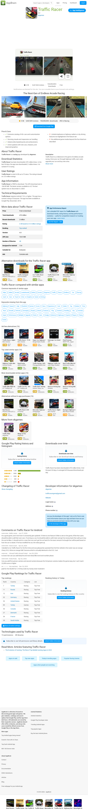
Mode (65, 306)
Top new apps (29, 658)
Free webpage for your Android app (12, 786)
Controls (59, 310)
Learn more (61, 218)
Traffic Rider (6, 433)
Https (4, 292)
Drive (22, 297)
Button (34, 292)
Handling (66, 310)
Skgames (47, 292)
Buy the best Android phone (39, 733)
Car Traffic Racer (38, 275)
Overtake (80, 310)
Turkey (13, 586)
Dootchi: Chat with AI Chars (10, 740)
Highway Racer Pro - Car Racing (68, 808)
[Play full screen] (68, 76)
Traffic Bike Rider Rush (9, 386)
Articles (4, 777)
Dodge (47, 315)
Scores (40, 292)
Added (10, 292)
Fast (58, 306)
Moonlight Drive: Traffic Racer (78, 808)
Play (52, 310)
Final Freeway (67, 340)
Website (48, 498)
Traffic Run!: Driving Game (39, 386)
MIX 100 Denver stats (8, 748)
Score (38, 306)
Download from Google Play (44, 126)
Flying (81, 315)
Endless (66, 292)
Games (31, 306)
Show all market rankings (12, 625)
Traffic (54, 292)
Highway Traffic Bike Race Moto (9, 363)
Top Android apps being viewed (11, 735)
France (13, 616)
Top (71, 306)
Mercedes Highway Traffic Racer (69, 275)
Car (73, 292)
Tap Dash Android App (8, 744)
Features (46, 310)
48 (20, 241)
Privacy (4, 764)
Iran (12, 593)
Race (44, 306)
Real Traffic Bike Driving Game (69, 363)
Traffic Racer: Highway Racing (9, 340)
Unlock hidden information (22, 463)
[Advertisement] (44, 34)
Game (36, 297)
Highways (61, 315)
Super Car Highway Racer (39, 340)
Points (35, 315)
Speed (12, 306)
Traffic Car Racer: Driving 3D (58, 808)
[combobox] (41, 2)
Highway (5, 306)
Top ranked (23, 228)
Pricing (65, 3)
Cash (4, 297)
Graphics (29, 297)
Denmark (14, 613)
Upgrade (27, 315)
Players (74, 315)
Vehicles (18, 310)
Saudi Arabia (15, 620)
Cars (10, 297)
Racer (60, 292)
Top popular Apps (36, 729)
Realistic (24, 306)
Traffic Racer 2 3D (53, 275)
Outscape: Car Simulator (54, 340)
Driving (43, 297)
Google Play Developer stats (39, 720)
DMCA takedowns (7, 773)
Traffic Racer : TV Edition (24, 340)
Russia (13, 589)
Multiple (21, 315)
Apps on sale (13, 658)
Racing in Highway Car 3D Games (69, 410)
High (18, 306)
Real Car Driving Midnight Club (69, 386)
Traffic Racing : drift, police (39, 363)
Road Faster (21, 363)
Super (4, 315)
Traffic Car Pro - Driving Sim (24, 386)
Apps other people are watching (44, 665)
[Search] (51, 2)
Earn (40, 315)
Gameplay (26, 310)
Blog (3, 782)
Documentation (6, 768)
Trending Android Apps (38, 724)
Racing (79, 292)
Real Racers (6, 275)
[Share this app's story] (61, 76)
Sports (68, 315)
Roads (33, 310)
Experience (51, 306)
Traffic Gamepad (23, 275)
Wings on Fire (22, 433)
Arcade (17, 292)
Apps (58, 3)
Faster (4, 319)
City (73, 310)
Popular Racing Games (71, 658)
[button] (66, 502)
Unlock (39, 310)
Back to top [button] (83, 792)
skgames (18, 419)
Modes (77, 306)
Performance (13, 315)
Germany (14, 597)
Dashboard (73, 3)
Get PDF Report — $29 (55, 222)
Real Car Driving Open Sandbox (54, 386)
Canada (13, 609)
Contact (4, 760)
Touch (17, 297)
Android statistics (36, 716)
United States (15, 601)
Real (4, 310)
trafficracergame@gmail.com (55, 493)
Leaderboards (25, 292)
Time (83, 306)
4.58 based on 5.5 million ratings (30, 224)
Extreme (53, 315)
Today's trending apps (49, 658)
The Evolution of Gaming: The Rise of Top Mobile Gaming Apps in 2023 (28, 650)
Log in (83, 3)
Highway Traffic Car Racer (54, 363)
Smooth (11, 310)
